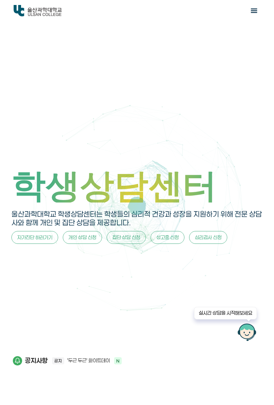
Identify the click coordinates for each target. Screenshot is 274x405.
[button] (154, 360)
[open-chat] (247, 332)
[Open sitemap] (254, 10)
